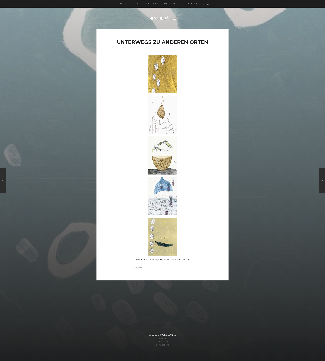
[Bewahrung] (322, 180)
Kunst (137, 4)
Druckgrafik (137, 268)
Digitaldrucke (172, 4)
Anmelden (162, 338)
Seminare (153, 4)
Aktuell (122, 4)
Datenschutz (162, 345)
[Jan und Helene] (3, 180)
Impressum (162, 342)
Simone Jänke (162, 18)
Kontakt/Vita (192, 4)
